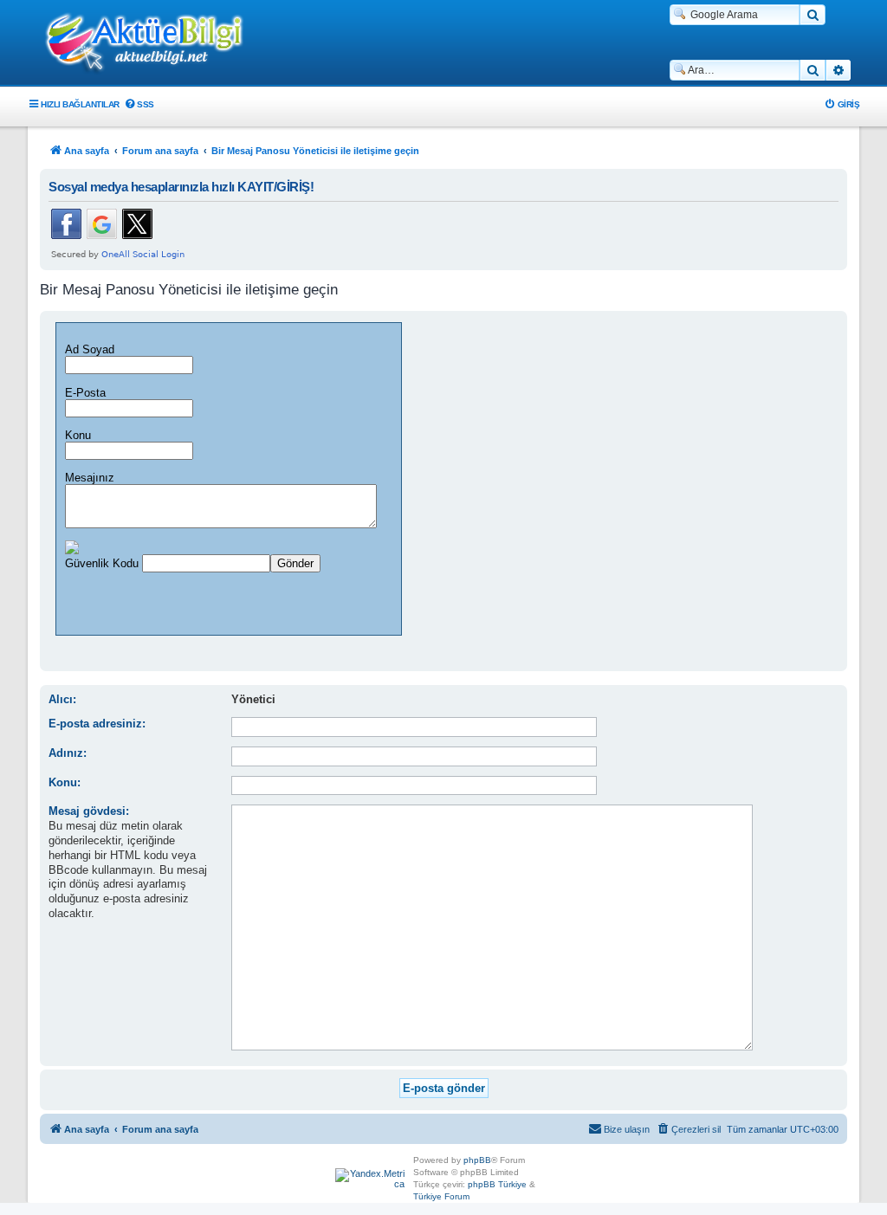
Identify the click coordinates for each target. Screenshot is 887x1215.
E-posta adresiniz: (97, 723)
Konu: (65, 782)
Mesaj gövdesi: (89, 811)
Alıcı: (62, 699)
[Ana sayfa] (153, 44)
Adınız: (68, 752)
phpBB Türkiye (497, 1184)
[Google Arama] (812, 14)
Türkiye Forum (441, 1196)
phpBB (477, 1160)
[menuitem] (139, 104)
